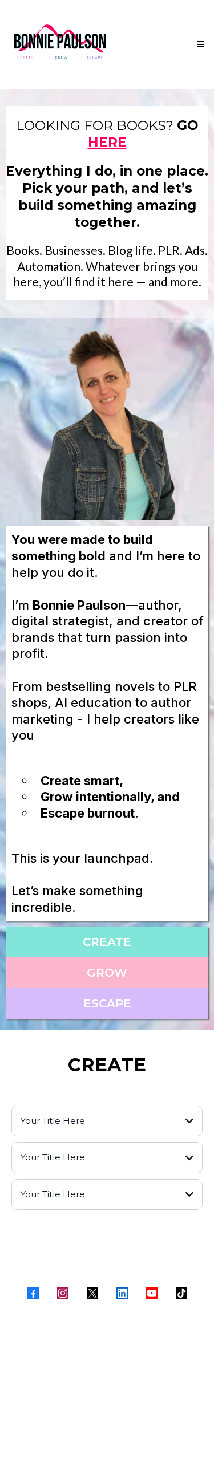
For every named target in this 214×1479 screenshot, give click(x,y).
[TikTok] (181, 1293)
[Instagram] (63, 1293)
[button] (198, 44)
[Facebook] (33, 1293)
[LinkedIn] (122, 1293)
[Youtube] (152, 1293)
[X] (92, 1293)
